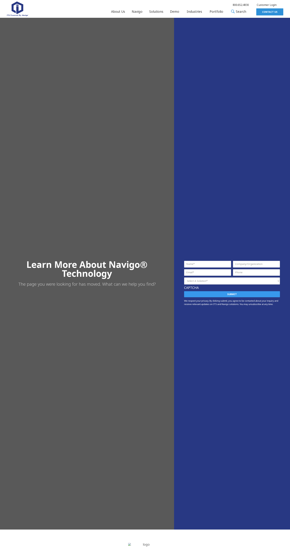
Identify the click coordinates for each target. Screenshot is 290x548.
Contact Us (269, 12)
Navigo (137, 11)
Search (240, 12)
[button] (118, 12)
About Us (118, 11)
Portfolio (216, 11)
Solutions (156, 11)
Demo (174, 11)
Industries (194, 11)
